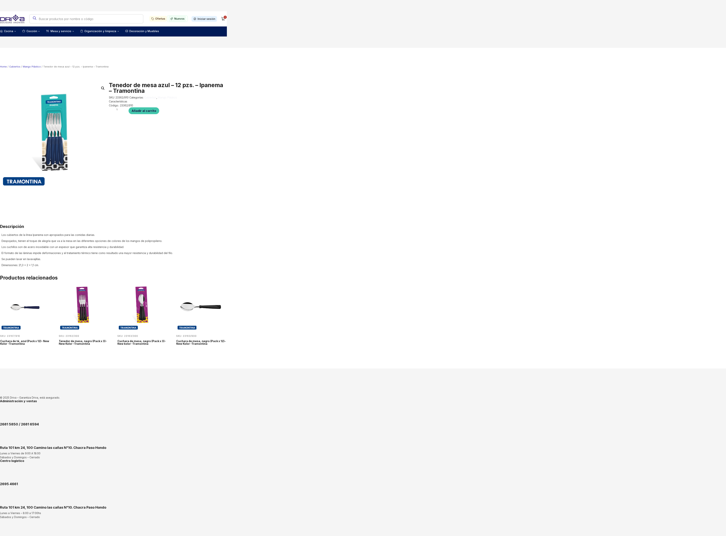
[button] (102, 88)
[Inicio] (12, 19)
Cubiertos (14, 66)
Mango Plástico (32, 66)
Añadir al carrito (144, 111)
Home (3, 66)
